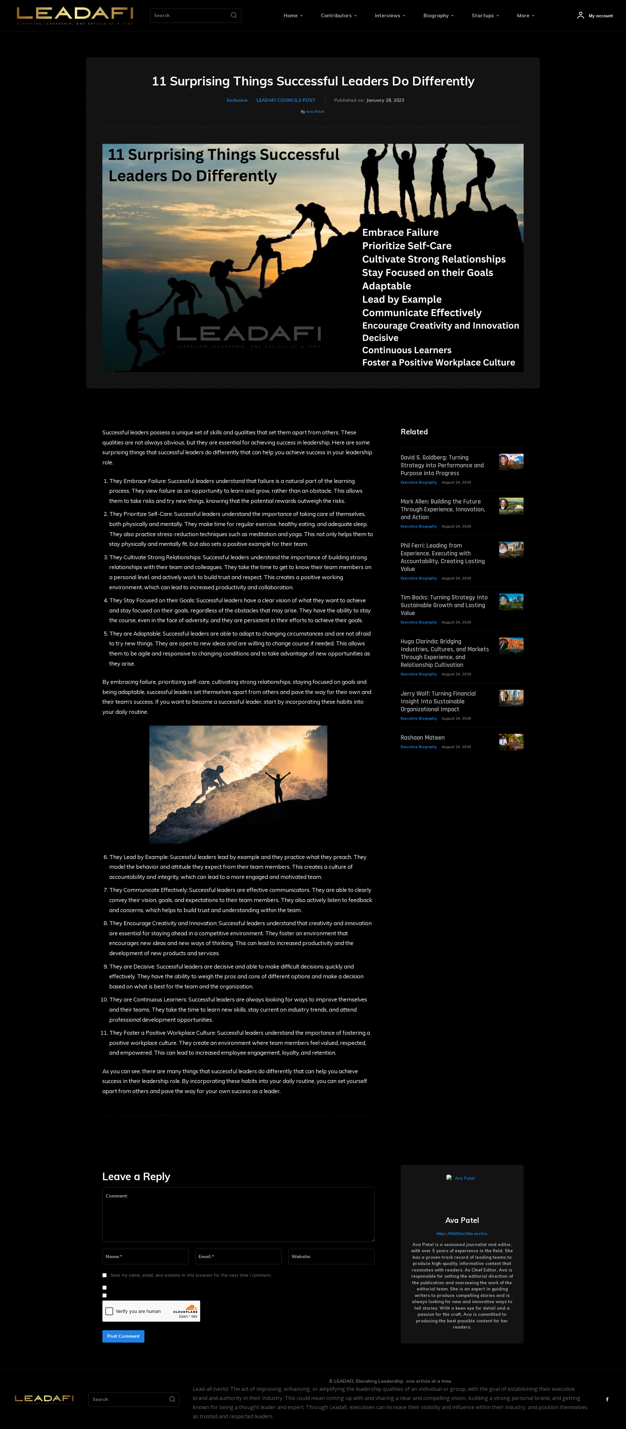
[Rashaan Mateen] (511, 742)
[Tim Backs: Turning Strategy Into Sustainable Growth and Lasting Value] (511, 602)
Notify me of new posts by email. (142, 1295)
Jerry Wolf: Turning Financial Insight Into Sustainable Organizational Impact (438, 701)
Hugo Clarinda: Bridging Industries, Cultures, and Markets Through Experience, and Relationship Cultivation (445, 653)
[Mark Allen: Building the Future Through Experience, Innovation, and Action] (511, 506)
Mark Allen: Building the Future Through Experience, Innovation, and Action (443, 509)
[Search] (233, 15)
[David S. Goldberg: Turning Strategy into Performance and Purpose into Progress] (511, 462)
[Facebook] (607, 1399)
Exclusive (237, 100)
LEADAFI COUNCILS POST (286, 100)
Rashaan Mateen (423, 737)
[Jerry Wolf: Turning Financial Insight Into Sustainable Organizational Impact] (511, 698)
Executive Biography (419, 482)
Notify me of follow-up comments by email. (153, 1287)
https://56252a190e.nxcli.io (462, 1233)
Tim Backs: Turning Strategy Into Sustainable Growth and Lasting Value (444, 605)
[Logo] (75, 16)
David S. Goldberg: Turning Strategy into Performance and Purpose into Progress (442, 465)
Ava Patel (315, 111)
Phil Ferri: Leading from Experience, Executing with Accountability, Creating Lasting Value (443, 557)
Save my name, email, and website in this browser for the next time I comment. (191, 1275)
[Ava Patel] (462, 1190)
